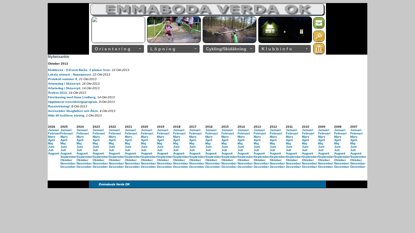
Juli (50, 150)
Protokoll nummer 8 (62, 79)
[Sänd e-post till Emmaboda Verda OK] (318, 27)
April (51, 140)
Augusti (53, 153)
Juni (51, 146)
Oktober (66, 160)
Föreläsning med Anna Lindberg (71, 97)
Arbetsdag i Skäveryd (64, 83)
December (68, 166)
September (68, 156)
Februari (54, 133)
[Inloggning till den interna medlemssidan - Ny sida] (318, 40)
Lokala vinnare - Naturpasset (69, 74)
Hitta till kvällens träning (66, 115)
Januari (53, 130)
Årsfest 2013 (57, 92)
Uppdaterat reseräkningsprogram (72, 101)
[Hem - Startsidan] (318, 53)
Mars (51, 136)
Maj (50, 143)
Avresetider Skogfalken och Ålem (73, 111)
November (68, 163)
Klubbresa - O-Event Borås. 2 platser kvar (79, 70)
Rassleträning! (59, 106)
